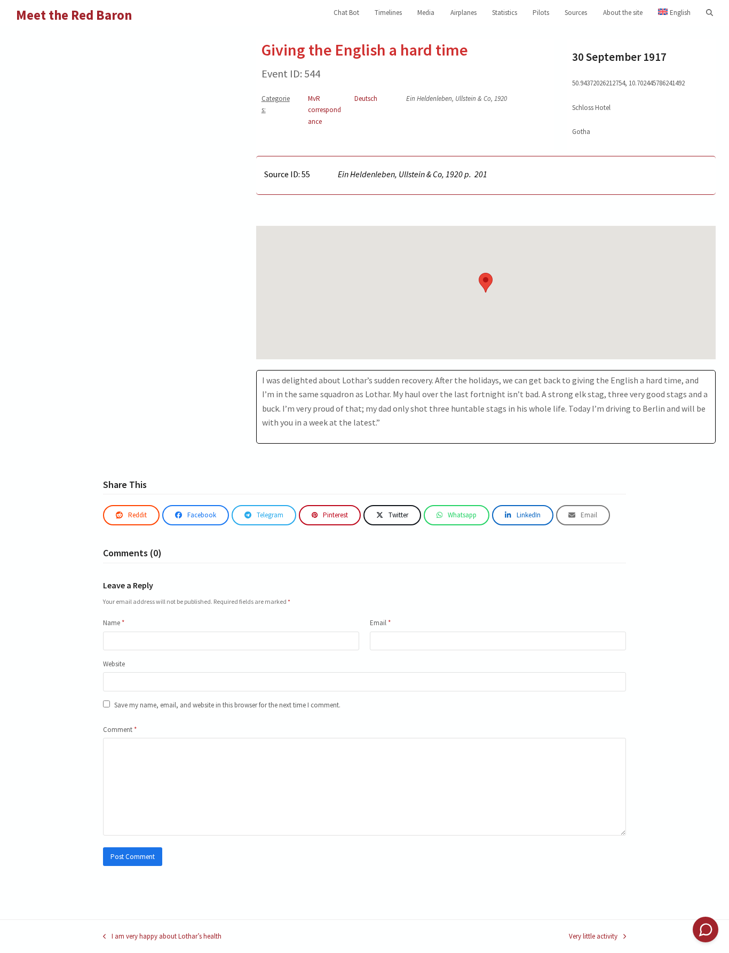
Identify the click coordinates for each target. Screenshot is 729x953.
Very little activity (593, 937)
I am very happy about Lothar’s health (162, 937)
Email (380, 622)
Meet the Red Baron (74, 14)
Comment (120, 729)
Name (113, 622)
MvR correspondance (324, 110)
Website (114, 663)
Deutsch (365, 98)
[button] (709, 13)
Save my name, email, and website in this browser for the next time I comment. (227, 705)
